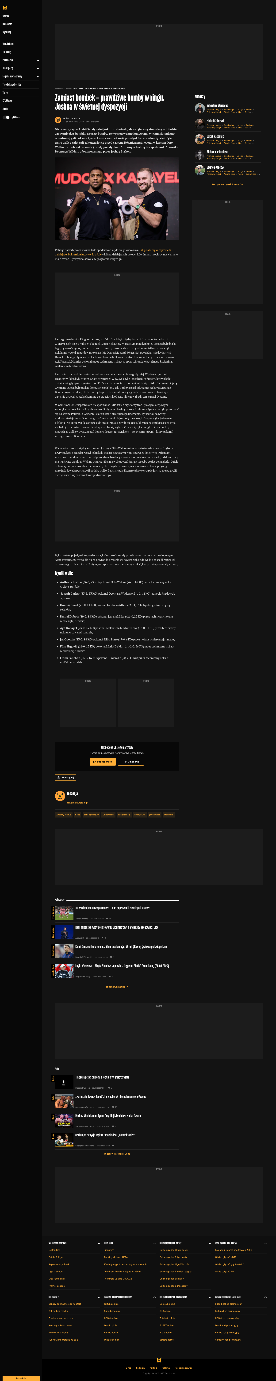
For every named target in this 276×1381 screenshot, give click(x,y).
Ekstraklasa (251, 174)
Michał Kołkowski (216, 120)
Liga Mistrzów (53, 931)
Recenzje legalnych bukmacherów (118, 1297)
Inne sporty (8, 68)
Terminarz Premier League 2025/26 (122, 1271)
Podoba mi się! (105, 761)
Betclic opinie (111, 1332)
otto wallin (168, 815)
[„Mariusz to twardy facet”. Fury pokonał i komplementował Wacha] (117, 1101)
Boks (69, 88)
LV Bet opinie (111, 1318)
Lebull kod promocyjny (226, 1325)
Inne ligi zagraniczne (53, 912)
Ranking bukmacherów (60, 1325)
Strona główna (60, 88)
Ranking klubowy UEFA (116, 1257)
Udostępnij (68, 777)
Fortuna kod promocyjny (227, 1311)
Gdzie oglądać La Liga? (172, 1278)
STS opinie (165, 1311)
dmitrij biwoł (139, 815)
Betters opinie (167, 1339)
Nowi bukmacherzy (59, 1332)
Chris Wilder (108, 815)
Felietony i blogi (214, 112)
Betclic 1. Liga (56, 1257)
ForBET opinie (166, 1325)
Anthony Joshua (63, 815)
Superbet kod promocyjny (228, 1303)
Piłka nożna (8, 60)
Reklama (166, 1368)
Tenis (247, 112)
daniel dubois (124, 815)
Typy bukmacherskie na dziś (63, 1339)
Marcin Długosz (82, 1088)
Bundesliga (229, 109)
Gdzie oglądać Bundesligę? (174, 1285)
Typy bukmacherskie (12, 84)
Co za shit (133, 761)
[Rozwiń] (36, 60)
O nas (128, 1368)
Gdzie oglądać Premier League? (176, 1271)
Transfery (7, 52)
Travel (5, 93)
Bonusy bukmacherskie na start (65, 1303)
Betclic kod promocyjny (227, 1332)
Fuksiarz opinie (111, 1339)
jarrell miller (154, 815)
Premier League (214, 109)
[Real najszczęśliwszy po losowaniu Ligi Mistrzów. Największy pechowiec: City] (117, 932)
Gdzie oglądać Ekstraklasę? (174, 1250)
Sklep (254, 112)
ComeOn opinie (167, 1303)
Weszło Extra (8, 44)
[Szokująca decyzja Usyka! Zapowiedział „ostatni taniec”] (117, 1139)
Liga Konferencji (57, 1278)
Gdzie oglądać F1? (224, 1271)
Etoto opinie (166, 1332)
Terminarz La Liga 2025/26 (118, 1278)
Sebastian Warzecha (217, 105)
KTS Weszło (7, 101)
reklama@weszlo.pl (77, 802)
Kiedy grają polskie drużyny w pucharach (125, 1264)
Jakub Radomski (215, 136)
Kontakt (153, 1368)
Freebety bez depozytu (61, 1318)
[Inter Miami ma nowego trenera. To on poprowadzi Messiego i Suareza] (117, 912)
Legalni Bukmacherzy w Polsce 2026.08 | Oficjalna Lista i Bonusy (53, 970)
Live (240, 112)
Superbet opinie (112, 1311)
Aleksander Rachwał (217, 151)
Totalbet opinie (167, 1318)
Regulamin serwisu (183, 1368)
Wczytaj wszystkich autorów (227, 184)
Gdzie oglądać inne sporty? (226, 1243)
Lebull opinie (110, 1325)
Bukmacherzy (54, 1297)
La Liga (240, 109)
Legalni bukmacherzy (12, 76)
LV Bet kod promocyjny (227, 1318)
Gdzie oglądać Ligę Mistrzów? (175, 1264)
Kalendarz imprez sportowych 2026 (233, 1250)
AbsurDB (79, 938)
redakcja (75, 118)
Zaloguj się (21, 1378)
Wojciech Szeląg (82, 976)
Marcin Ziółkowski (83, 957)
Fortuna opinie (111, 1303)
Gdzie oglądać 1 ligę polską (174, 1257)
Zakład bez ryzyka (58, 1311)
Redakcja (140, 1368)
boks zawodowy (91, 815)
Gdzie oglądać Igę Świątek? (229, 1264)
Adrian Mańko (81, 919)
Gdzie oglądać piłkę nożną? (171, 1243)
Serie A (249, 109)
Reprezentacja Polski (59, 1264)
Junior (5, 109)
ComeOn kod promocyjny (228, 1339)
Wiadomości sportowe (57, 1243)
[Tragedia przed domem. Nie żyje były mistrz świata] (117, 1082)
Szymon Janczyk (215, 167)
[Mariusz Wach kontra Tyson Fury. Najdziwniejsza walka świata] (117, 1120)
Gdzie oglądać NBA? (225, 1257)
